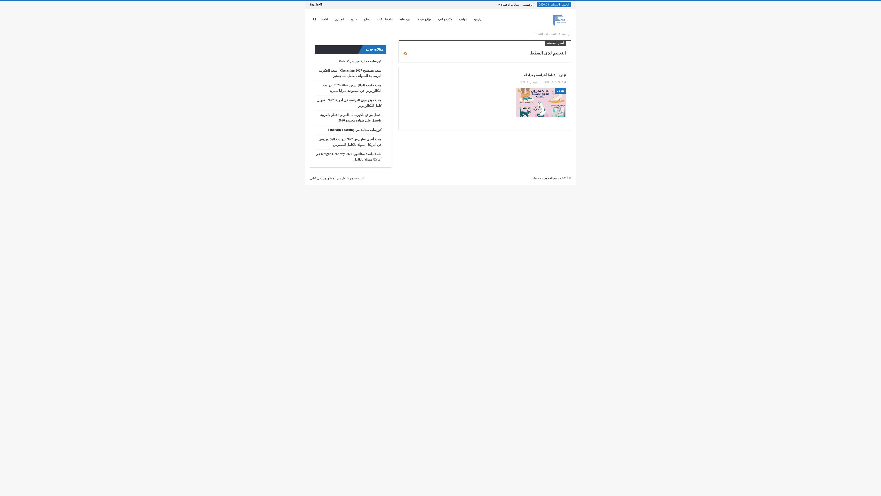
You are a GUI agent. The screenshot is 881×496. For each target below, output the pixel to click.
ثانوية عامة (405, 19)
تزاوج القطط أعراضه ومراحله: (544, 75)
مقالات (560, 90)
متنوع (354, 19)
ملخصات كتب (385, 19)
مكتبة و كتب (445, 19)
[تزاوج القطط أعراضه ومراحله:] (541, 102)
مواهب (463, 19)
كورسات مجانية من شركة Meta (360, 61)
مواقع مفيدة (424, 19)
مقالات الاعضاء (510, 4)
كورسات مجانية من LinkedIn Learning (355, 130)
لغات (325, 19)
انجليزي (339, 19)
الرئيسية (528, 4)
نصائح (367, 19)
